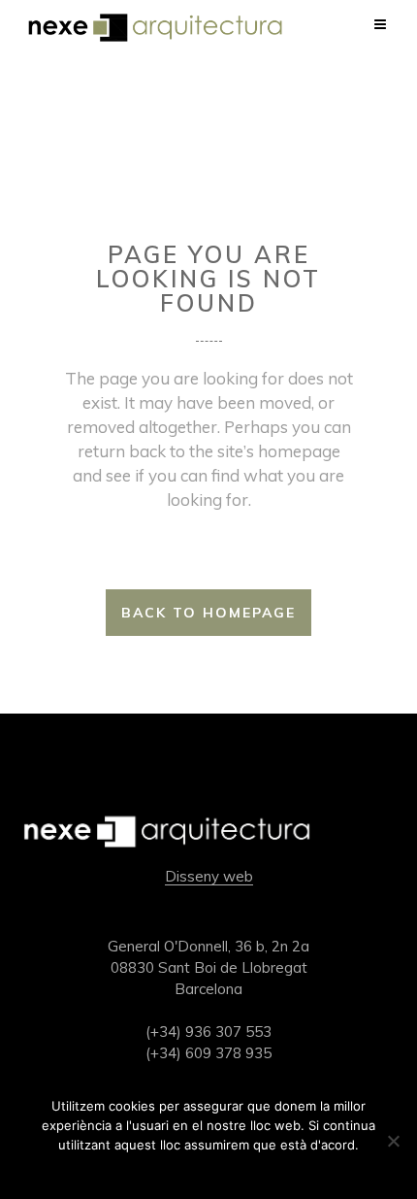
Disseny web (209, 876)
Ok (209, 1170)
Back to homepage (208, 612)
